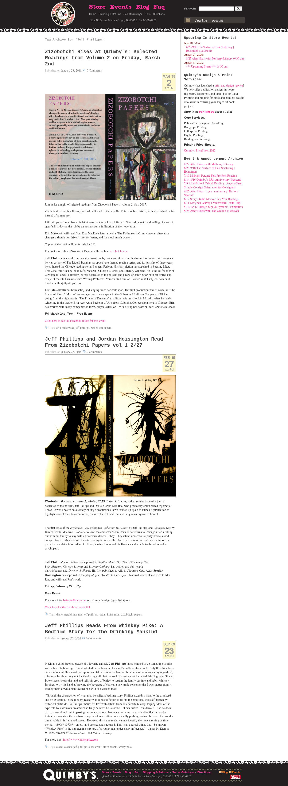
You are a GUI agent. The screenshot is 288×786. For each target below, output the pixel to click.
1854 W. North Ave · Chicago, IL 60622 (113, 20)
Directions (159, 14)
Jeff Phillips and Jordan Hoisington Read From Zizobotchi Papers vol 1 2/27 (104, 342)
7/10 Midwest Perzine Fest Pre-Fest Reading (210, 175)
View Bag (201, 20)
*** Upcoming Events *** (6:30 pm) (207, 66)
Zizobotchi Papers (101, 328)
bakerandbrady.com (74, 600)
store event (95, 747)
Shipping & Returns (110, 14)
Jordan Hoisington (109, 614)
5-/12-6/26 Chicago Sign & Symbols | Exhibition (213, 207)
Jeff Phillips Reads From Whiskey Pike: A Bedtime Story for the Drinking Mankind (104, 629)
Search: (190, 8)
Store (97, 7)
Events (121, 7)
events (68, 747)
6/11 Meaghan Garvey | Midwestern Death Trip (212, 203)
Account (217, 20)
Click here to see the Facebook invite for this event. (75, 321)
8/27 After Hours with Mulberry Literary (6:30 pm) (215, 58)
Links (147, 14)
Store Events (110, 747)
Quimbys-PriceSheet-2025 (199, 150)
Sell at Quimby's (133, 14)
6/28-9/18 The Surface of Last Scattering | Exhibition (209, 169)
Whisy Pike (125, 747)
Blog (142, 7)
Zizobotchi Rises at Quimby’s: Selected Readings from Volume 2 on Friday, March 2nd (102, 58)
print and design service (229, 85)
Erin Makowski (65, 328)
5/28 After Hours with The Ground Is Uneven (211, 211)
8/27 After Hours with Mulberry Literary (208, 164)
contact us (206, 111)
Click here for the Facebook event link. (68, 607)
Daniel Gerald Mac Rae (69, 614)
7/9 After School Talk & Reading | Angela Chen (213, 183)
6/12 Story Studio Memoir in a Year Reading (211, 199)
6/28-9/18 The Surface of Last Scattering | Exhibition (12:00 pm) (210, 49)
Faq (159, 7)
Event (59, 747)
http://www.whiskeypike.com (80, 739)
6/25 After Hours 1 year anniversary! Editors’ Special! (211, 193)
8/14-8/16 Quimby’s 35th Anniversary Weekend (212, 179)
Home (92, 14)
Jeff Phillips (82, 328)
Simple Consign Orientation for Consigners (210, 187)
